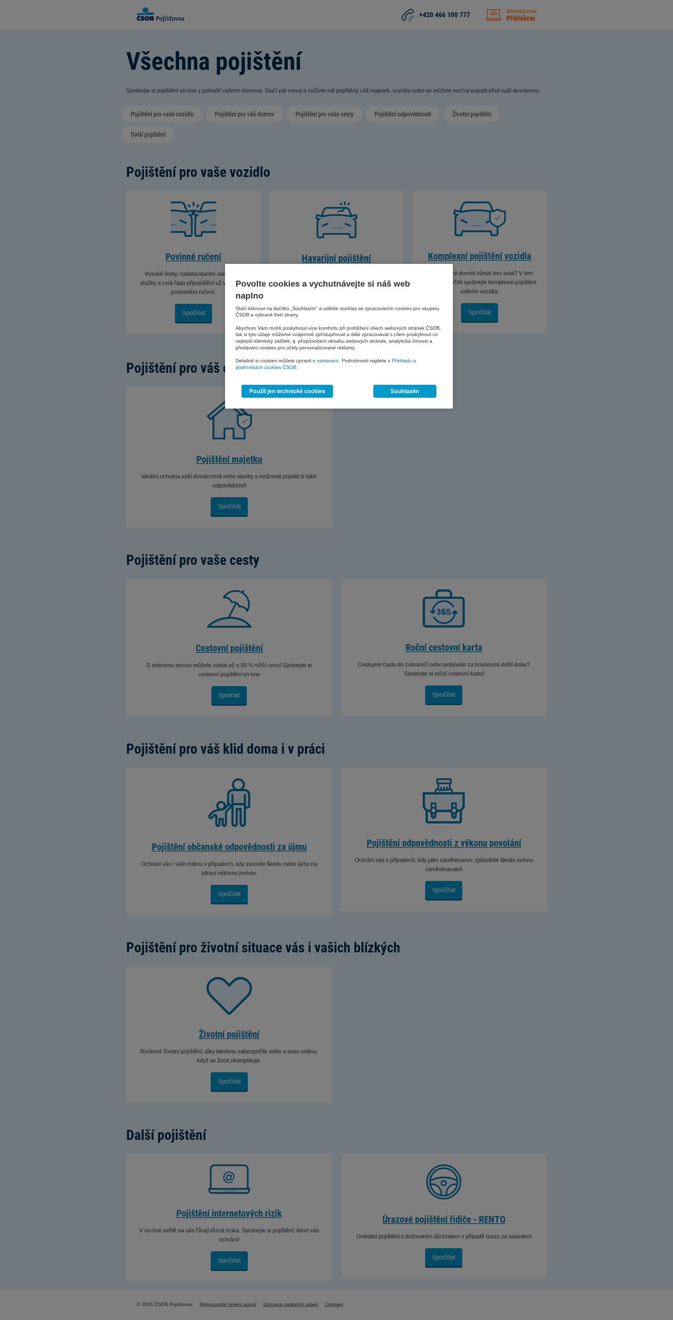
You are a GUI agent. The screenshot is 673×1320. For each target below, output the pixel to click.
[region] (339, 336)
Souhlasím (404, 391)
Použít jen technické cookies (287, 391)
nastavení (328, 360)
